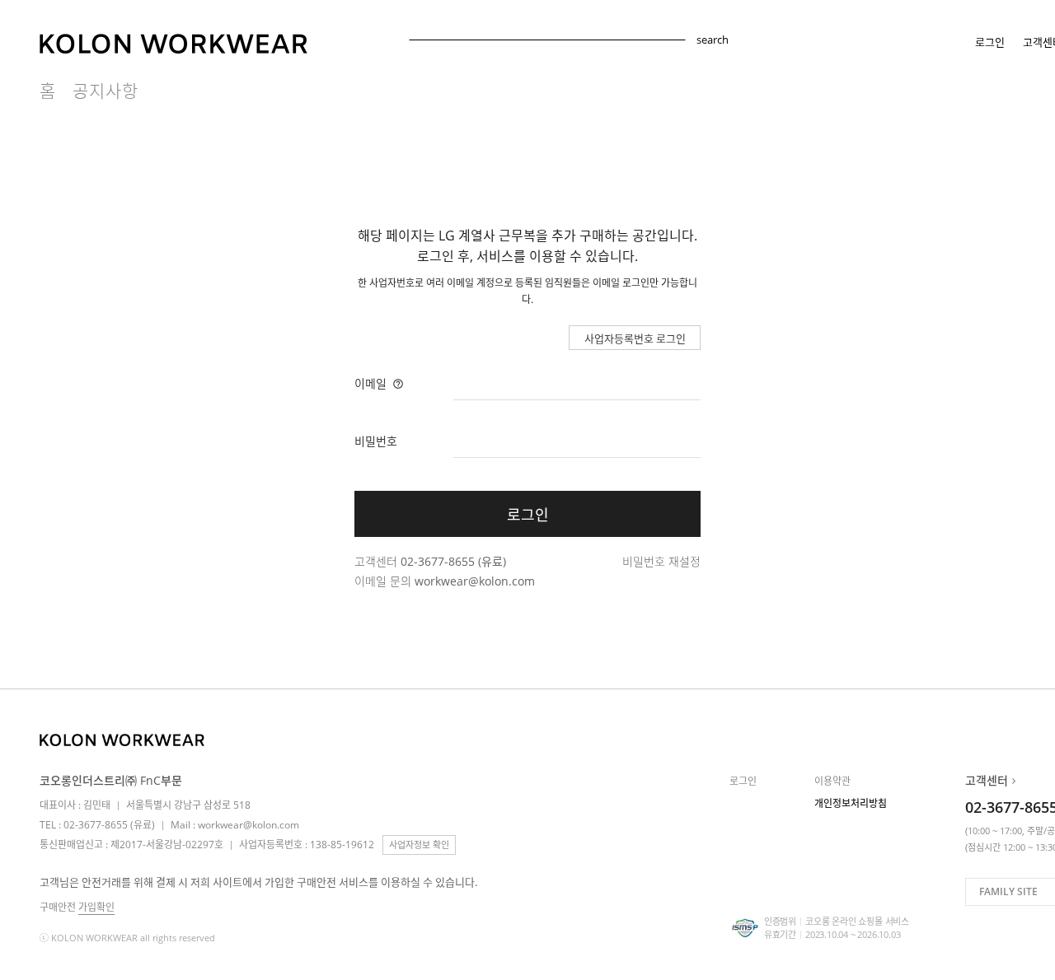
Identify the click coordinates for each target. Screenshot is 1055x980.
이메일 (372, 383)
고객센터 (986, 780)
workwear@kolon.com (475, 581)
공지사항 (105, 91)
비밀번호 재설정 (661, 561)
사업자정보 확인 (419, 844)
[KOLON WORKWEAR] (122, 740)
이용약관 (832, 781)
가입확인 (96, 907)
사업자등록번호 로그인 (635, 338)
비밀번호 (375, 441)
